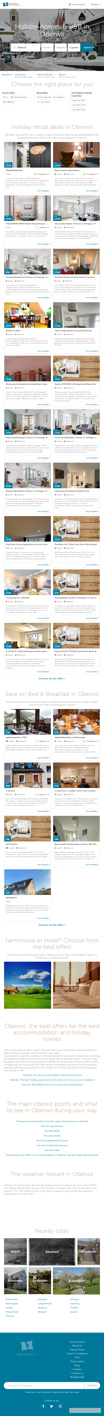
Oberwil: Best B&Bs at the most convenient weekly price (52, 1084)
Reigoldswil (12, 1311)
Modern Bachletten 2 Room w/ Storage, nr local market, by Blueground (40, 491)
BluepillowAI (77, 1377)
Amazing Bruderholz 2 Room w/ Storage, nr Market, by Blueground (38, 277)
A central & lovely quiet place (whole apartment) (29, 651)
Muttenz (42, 1307)
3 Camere (10, 791)
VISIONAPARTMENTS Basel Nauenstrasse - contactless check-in (36, 223)
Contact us (77, 1373)
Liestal (9, 1307)
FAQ (77, 1357)
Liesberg (74, 1303)
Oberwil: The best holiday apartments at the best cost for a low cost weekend (52, 1079)
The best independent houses (52, 1140)
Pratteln (74, 1307)
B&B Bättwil (11, 897)
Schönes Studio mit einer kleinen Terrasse (74, 277)
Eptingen (42, 1299)
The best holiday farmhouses (52, 1145)
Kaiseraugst (12, 1303)
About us (77, 1345)
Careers (77, 1369)
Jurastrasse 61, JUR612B (17, 598)
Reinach (42, 1311)
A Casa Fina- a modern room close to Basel (75, 791)
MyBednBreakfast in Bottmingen (70, 737)
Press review (77, 1361)
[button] (43, 1406)
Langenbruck (45, 1303)
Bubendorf (11, 1299)
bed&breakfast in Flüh (16, 737)
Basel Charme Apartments (67, 170)
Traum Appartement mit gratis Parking (73, 330)
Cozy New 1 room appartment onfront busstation (29, 544)
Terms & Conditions (77, 1353)
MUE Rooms (12, 844)
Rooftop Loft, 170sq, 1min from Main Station (76, 544)
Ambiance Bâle (13, 330)
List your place (77, 1341)
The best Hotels (52, 1135)
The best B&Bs (52, 1130)
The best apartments (52, 1126)
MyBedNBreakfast (14, 170)
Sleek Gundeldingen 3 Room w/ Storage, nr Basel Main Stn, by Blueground (41, 437)
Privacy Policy (77, 1349)
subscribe (92, 1385)
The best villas (52, 1150)
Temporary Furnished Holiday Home (72, 491)
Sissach (74, 1311)
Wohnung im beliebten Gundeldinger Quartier (28, 384)
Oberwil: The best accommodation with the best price (52, 1075)
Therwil (10, 1316)
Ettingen (74, 1299)
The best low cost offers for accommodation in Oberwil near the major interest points (52, 1155)
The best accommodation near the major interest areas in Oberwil (52, 1121)
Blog (77, 1365)
